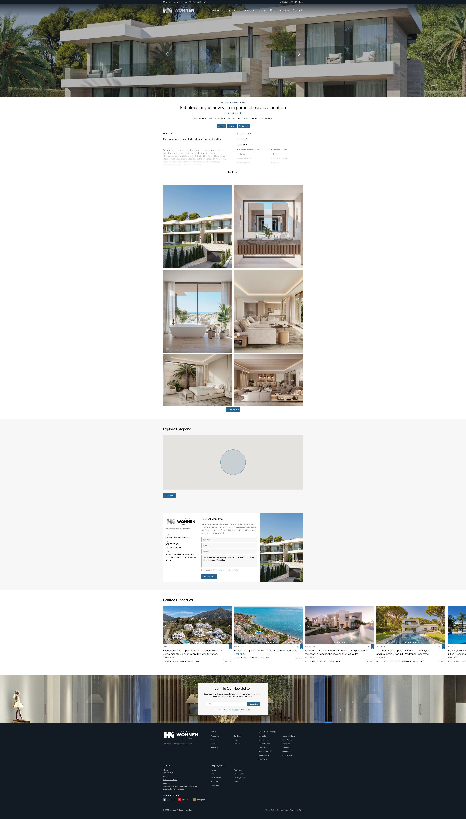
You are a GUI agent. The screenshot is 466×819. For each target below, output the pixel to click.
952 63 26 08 (168, 773)
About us (284, 10)
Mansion (214, 782)
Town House (216, 778)
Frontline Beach (288, 755)
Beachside (263, 759)
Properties (213, 10)
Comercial (215, 785)
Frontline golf (264, 755)
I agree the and (221, 570)
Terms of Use (218, 570)
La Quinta (262, 748)
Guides (262, 10)
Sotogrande (286, 751)
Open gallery (233, 409)
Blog (272, 10)
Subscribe (254, 704)
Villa (212, 774)
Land (236, 782)
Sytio (301, 810)
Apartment (238, 770)
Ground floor (238, 774)
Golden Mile (263, 740)
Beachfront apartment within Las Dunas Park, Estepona (265, 650)
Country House (239, 778)
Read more (233, 172)
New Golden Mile (265, 751)
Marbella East (264, 744)
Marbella (262, 736)
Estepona (285, 748)
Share (233, 126)
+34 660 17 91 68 (170, 780)
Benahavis (286, 744)
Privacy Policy (232, 570)
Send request (209, 576)
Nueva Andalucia (288, 736)
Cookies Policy (282, 810)
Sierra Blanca (287, 740)
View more (170, 496)
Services (232, 10)
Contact (297, 10)
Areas (247, 10)
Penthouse (215, 770)
